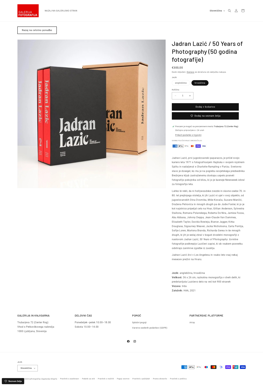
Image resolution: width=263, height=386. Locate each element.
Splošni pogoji (139, 322)
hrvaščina (200, 83)
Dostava (190, 72)
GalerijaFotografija (33, 379)
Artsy (192, 322)
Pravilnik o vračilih (106, 379)
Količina (175, 90)
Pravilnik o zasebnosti (69, 379)
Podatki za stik (88, 379)
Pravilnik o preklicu (178, 379)
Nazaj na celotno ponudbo (37, 30)
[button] (229, 10)
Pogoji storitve (123, 379)
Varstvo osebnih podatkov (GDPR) (149, 328)
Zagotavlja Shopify (49, 379)
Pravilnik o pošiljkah (141, 379)
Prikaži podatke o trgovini (188, 135)
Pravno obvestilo (160, 379)
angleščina (182, 84)
